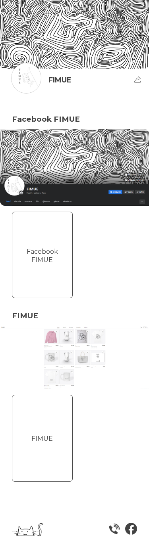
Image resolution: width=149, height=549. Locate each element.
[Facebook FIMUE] (42, 285)
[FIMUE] (42, 468)
